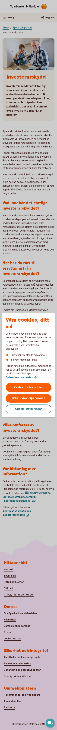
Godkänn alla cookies (28, 387)
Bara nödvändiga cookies (28, 398)
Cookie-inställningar (28, 409)
